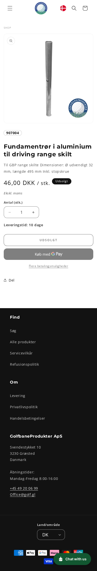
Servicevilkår (21, 353)
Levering (17, 395)
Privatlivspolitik (24, 406)
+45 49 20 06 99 (24, 488)
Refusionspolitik (24, 364)
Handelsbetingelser (27, 418)
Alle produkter (23, 342)
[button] (9, 8)
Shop (7, 27)
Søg (13, 330)
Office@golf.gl (22, 494)
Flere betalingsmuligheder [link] (48, 266)
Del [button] (12, 280)
